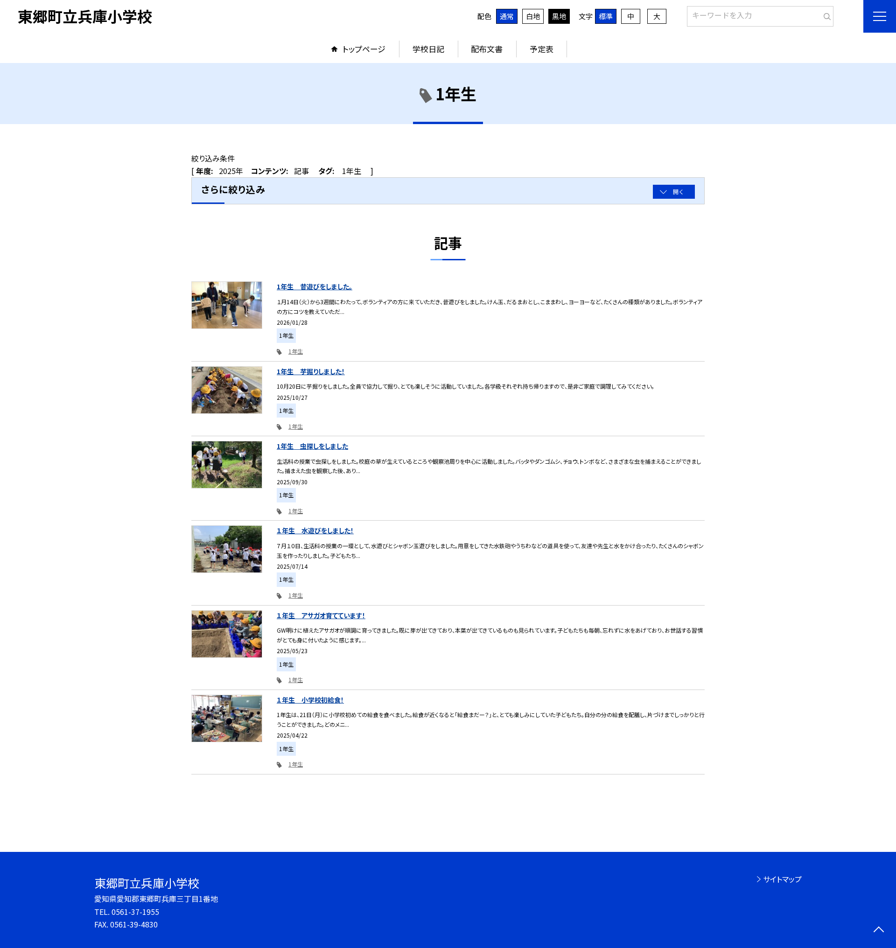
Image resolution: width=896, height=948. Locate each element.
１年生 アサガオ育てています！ (321, 615)
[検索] (825, 14)
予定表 (541, 49)
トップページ (364, 49)
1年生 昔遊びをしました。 (314, 286)
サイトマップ (782, 879)
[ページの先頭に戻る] (878, 930)
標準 (606, 16)
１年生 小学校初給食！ (310, 699)
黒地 (559, 16)
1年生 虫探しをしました (312, 446)
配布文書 (487, 49)
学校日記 (428, 49)
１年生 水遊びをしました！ (315, 530)
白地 (533, 16)
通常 (507, 16)
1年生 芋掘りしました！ (311, 371)
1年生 (295, 351)
